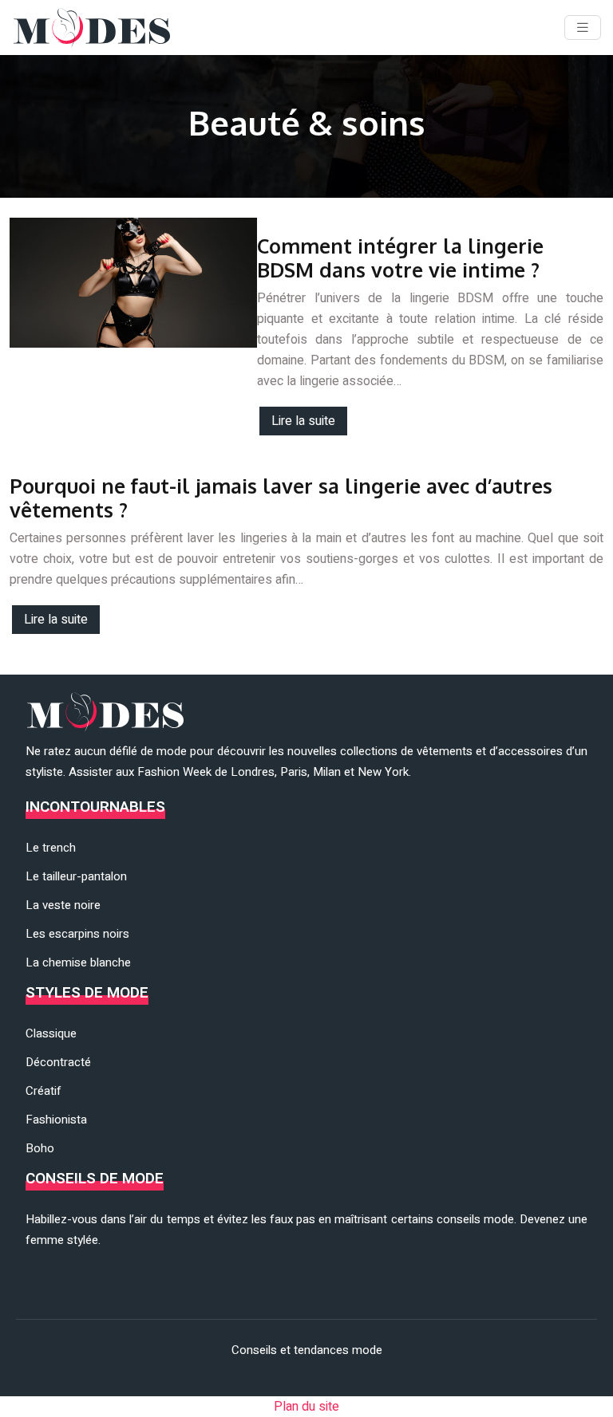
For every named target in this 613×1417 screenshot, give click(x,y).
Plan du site (306, 1406)
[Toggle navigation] (582, 28)
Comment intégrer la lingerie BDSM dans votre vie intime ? (400, 257)
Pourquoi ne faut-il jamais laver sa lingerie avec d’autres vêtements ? (281, 497)
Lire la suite (303, 421)
